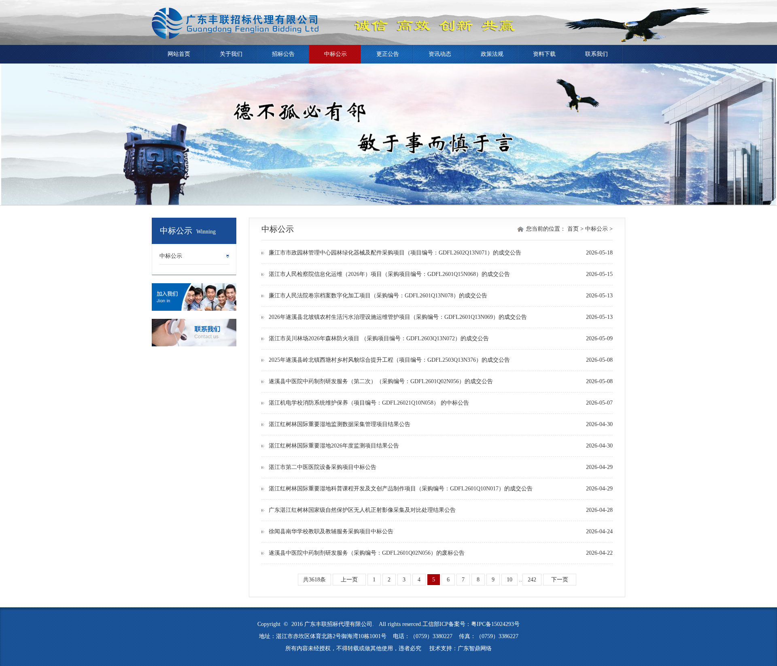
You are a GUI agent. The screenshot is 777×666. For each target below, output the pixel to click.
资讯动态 (440, 54)
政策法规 (492, 54)
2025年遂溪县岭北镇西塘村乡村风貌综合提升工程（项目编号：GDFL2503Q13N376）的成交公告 (389, 360)
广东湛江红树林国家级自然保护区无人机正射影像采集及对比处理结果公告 (362, 510)
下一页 (559, 580)
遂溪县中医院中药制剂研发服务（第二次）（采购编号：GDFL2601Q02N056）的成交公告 (381, 381)
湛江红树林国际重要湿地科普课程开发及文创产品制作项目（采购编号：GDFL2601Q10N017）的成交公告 (401, 489)
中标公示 (335, 54)
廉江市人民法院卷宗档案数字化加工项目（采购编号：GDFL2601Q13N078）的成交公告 (378, 296)
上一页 (349, 580)
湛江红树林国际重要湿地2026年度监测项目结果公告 (334, 446)
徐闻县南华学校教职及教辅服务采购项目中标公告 (331, 531)
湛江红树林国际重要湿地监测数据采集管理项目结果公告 (339, 424)
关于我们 (231, 54)
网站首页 (179, 54)
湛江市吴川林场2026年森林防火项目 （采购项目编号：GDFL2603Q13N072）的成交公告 (379, 338)
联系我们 (596, 54)
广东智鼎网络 (475, 648)
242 (532, 580)
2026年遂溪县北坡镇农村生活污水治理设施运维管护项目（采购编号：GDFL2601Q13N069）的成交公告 (398, 317)
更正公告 (387, 54)
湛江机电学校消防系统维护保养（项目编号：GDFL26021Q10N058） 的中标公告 (369, 403)
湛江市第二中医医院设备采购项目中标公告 (322, 467)
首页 (573, 229)
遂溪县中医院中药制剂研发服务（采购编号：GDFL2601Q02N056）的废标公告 (367, 553)
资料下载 (544, 54)
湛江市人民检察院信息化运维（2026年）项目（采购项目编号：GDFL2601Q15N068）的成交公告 (389, 274)
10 (509, 580)
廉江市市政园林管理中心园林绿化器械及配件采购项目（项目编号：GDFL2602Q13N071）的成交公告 (395, 253)
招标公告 (283, 54)
